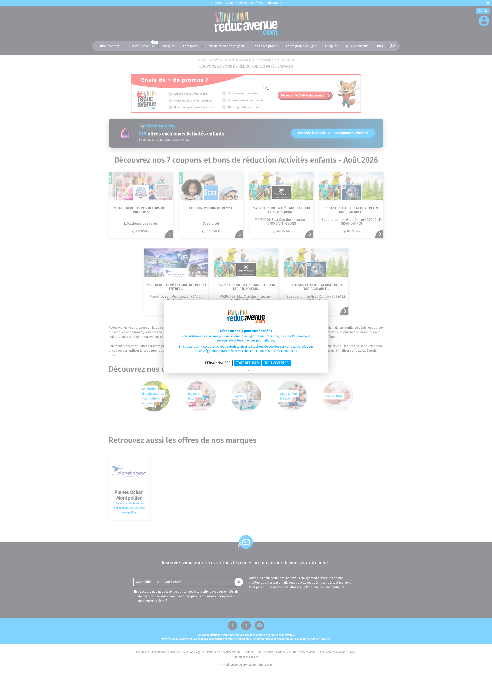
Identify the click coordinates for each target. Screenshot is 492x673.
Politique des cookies (259, 370)
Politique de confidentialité (235, 370)
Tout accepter (276, 363)
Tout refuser (247, 363)
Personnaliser (217, 363)
